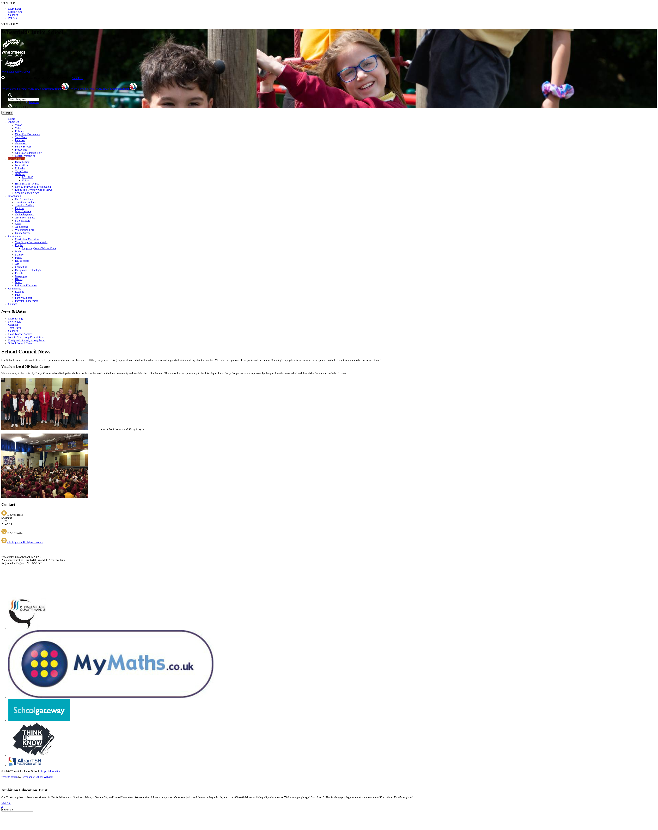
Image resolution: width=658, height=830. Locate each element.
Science (19, 254)
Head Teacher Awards (27, 183)
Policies (12, 17)
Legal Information (50, 771)
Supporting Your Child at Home (39, 248)
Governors (21, 143)
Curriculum (14, 236)
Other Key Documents (27, 134)
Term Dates (21, 171)
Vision (18, 124)
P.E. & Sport (22, 260)
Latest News (15, 11)
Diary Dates (14, 8)
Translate (34, 102)
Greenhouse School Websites (37, 776)
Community (14, 288)
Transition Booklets (25, 202)
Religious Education (26, 285)
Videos (25, 180)
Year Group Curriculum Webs (31, 242)
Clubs (18, 223)
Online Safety (22, 233)
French (19, 273)
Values (18, 128)
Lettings (19, 291)
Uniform (19, 208)
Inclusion (20, 140)
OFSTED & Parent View (28, 152)
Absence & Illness (25, 217)
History (19, 279)
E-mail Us (77, 78)
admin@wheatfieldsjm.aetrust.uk (25, 542)
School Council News (27, 192)
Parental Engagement (26, 300)
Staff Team (21, 137)
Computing (21, 266)
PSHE (18, 257)
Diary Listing (22, 162)
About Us (13, 121)
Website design (9, 776)
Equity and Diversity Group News (33, 189)
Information (14, 195)
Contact (12, 304)
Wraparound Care (24, 229)
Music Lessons (23, 211)
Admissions (21, 226)
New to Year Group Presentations (33, 186)
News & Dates (16, 158)
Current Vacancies (25, 155)
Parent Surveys (23, 146)
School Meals (22, 220)
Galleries (13, 14)
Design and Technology (28, 270)
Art (17, 263)
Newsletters (21, 165)
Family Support (23, 297)
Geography (21, 276)
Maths (18, 251)
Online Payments (24, 214)
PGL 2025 (27, 177)
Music (18, 282)
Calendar (20, 168)
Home (11, 118)
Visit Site (6, 803)
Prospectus (21, 149)
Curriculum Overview (27, 239)
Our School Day (24, 199)
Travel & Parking (24, 205)
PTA (17, 294)
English (19, 245)
